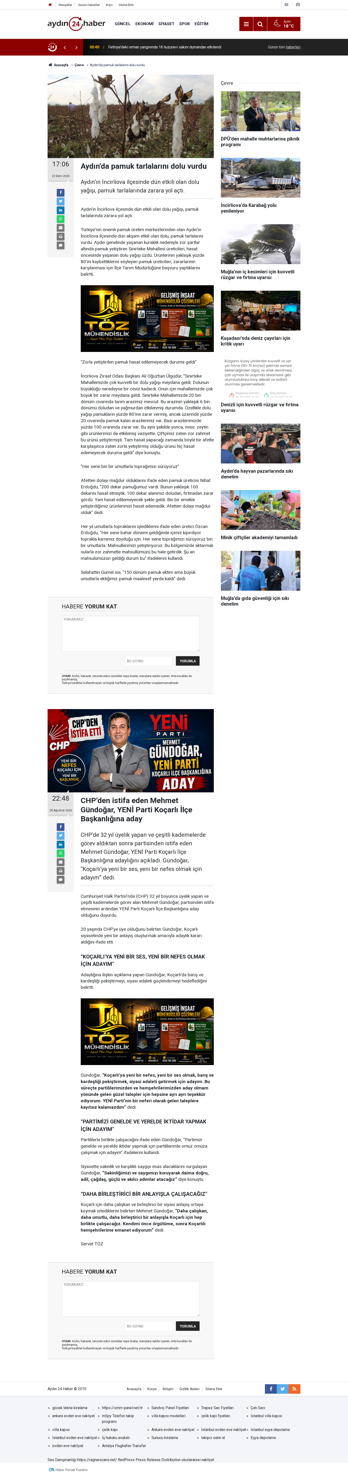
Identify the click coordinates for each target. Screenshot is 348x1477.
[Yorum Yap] (60, 245)
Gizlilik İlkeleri (189, 1389)
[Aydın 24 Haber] (76, 23)
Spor (184, 23)
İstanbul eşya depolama (270, 1429)
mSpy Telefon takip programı (118, 1419)
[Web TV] (286, 4)
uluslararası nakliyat (198, 1460)
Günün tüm (284, 47)
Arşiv (109, 5)
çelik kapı (110, 1429)
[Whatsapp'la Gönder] (60, 219)
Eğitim (201, 23)
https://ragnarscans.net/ (97, 1460)
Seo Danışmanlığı (62, 1460)
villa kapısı (61, 1429)
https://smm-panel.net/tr (122, 1408)
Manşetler (65, 5)
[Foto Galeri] (297, 4)
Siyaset (166, 23)
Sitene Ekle (126, 5)
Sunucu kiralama (165, 1437)
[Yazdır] (60, 236)
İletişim (168, 1389)
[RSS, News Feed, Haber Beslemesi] (294, 1389)
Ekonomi (144, 23)
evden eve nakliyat (67, 1446)
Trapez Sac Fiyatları (217, 1408)
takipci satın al (213, 1437)
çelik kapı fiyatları (215, 1416)
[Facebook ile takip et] (271, 1389)
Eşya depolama (263, 1437)
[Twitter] (60, 201)
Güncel (123, 23)
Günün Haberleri (89, 5)
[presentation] (65, 47)
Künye (152, 1389)
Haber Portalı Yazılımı (72, 1470)
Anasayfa (134, 1389)
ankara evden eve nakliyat (73, 1416)
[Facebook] (60, 192)
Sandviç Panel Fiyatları (170, 1408)
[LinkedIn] (60, 210)
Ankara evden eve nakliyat (173, 1429)
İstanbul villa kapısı (266, 1416)
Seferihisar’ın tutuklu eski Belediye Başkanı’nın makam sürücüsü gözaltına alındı (168, 47)
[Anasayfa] (50, 5)
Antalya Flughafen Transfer (124, 1446)
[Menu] (246, 24)
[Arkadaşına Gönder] (60, 228)
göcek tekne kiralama (69, 1408)
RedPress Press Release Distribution (149, 1460)
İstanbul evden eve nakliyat (223, 1429)
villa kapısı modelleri (169, 1416)
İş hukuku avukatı (116, 1437)
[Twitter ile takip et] (283, 1389)
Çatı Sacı (258, 1408)
